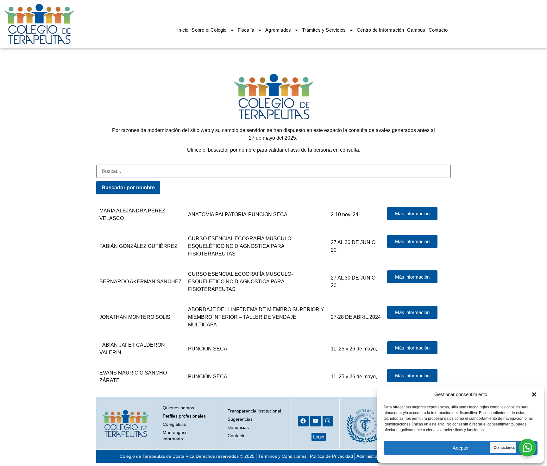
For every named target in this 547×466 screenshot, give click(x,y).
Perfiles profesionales (184, 416)
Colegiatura (174, 424)
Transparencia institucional (254, 410)
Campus (416, 30)
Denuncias (238, 427)
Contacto (438, 30)
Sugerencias (240, 419)
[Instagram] (328, 421)
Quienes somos (178, 407)
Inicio (182, 30)
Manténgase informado (175, 435)
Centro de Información (380, 30)
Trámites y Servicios (324, 30)
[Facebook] (303, 421)
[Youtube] (315, 421)
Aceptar (461, 447)
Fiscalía (246, 30)
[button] (534, 394)
